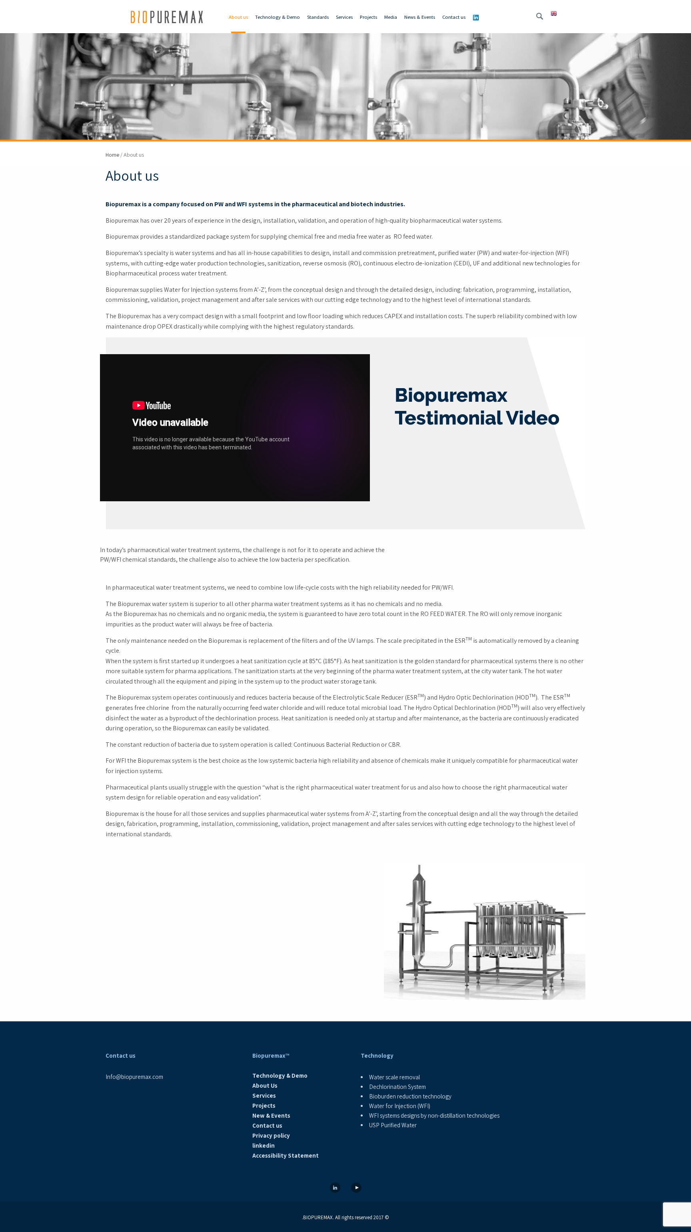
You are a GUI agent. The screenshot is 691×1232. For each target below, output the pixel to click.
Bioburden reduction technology (410, 1096)
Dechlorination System (397, 1086)
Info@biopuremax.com (134, 1076)
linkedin (263, 1145)
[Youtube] (356, 1188)
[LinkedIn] (335, 1188)
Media (390, 17)
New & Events (271, 1115)
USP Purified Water (393, 1125)
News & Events (419, 17)
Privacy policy (271, 1135)
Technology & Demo (277, 17)
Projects (368, 17)
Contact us (453, 17)
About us (238, 17)
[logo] (167, 19)
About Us (265, 1085)
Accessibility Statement (285, 1155)
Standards (318, 17)
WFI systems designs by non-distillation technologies (434, 1115)
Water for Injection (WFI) (399, 1106)
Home (112, 154)
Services (344, 17)
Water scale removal (394, 1077)
